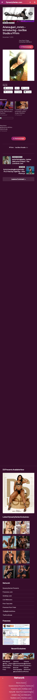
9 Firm (11, 147)
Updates (12, 22)
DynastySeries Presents (11, 588)
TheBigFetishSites (9, 611)
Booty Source (21, 683)
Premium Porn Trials (9, 607)
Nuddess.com (15, 698)
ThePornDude (7, 615)
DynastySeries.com (14, 2)
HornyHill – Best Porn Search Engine (21, 692)
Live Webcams (7, 599)
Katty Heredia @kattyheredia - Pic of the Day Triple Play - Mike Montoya (14, 171)
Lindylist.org (15, 695)
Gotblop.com (7, 596)
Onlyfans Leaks (26, 698)
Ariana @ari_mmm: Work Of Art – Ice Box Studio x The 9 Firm (6, 111)
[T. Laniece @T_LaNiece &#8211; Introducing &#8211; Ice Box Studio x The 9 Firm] (21, 105)
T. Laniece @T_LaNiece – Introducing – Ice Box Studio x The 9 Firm (21, 111)
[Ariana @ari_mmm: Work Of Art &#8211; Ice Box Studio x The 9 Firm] (6, 105)
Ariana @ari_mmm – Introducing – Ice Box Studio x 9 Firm (15, 30)
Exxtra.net (29, 686)
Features (5, 22)
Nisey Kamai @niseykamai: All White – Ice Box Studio (6, 127)
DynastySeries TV (17, 157)
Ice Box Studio (21, 147)
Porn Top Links (7, 603)
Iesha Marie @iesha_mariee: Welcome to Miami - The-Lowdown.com (21, 161)
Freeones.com (8, 592)
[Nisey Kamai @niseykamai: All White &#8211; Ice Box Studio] (6, 121)
